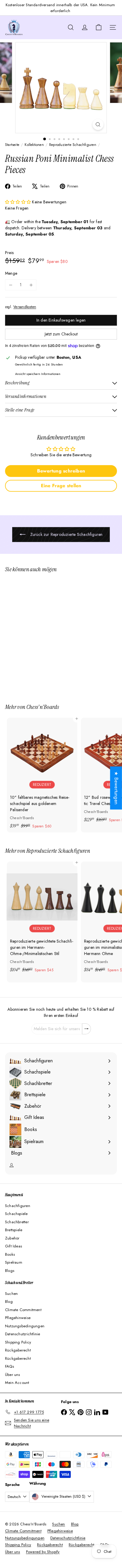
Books (10, 1254)
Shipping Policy (18, 1342)
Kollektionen (34, 144)
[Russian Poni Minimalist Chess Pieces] (42, 634)
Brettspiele (13, 1230)
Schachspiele (16, 1213)
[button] (18, 202)
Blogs (9, 1270)
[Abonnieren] (86, 1028)
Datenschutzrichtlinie (22, 1334)
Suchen (11, 1293)
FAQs (9, 1366)
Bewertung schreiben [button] (61, 470)
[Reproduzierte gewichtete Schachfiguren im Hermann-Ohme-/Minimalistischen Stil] (42, 919)
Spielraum (13, 1262)
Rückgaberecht (18, 1350)
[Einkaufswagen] (99, 27)
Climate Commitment (23, 1310)
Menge (11, 273)
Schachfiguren (17, 1206)
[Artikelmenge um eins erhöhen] (30, 284)
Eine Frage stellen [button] (61, 485)
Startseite (12, 144)
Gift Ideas (13, 1246)
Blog (9, 1301)
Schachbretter (17, 1222)
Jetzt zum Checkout (61, 334)
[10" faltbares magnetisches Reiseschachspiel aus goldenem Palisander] (42, 775)
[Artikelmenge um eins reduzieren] (10, 284)
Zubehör (12, 1238)
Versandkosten (24, 306)
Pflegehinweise (17, 1318)
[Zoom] (98, 124)
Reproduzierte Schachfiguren (72, 144)
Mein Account (17, 1382)
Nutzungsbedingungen (24, 1326)
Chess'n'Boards (42, 707)
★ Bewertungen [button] (116, 787)
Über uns (12, 1374)
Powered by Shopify (43, 1552)
